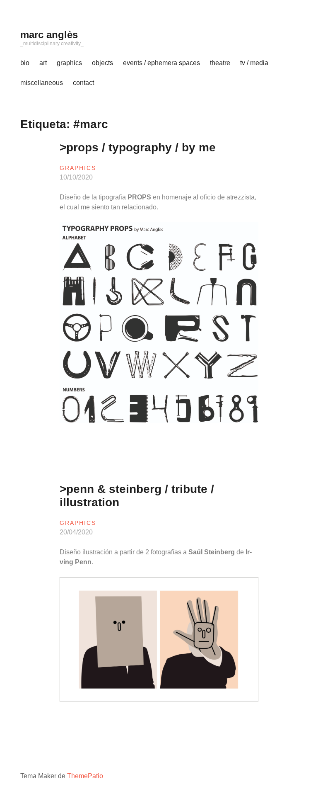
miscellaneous (41, 82)
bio (24, 62)
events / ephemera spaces (161, 62)
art (43, 62)
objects (102, 62)
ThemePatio (85, 775)
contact (83, 82)
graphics (69, 62)
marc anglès (49, 34)
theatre (220, 62)
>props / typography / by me (138, 147)
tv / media (254, 62)
